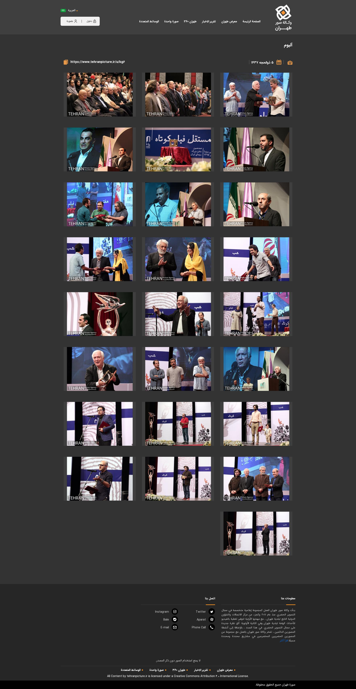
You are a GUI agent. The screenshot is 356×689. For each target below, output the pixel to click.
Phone (199, 627)
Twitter (201, 612)
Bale (166, 619)
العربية (71, 10)
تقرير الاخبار (201, 670)
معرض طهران (225, 670)
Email (165, 627)
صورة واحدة (156, 670)
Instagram (162, 612)
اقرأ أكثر (284, 640)
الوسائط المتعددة (131, 670)
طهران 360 (179, 670)
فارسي (84, 15)
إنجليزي (94, 15)
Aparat (201, 619)
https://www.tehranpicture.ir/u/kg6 (97, 62)
